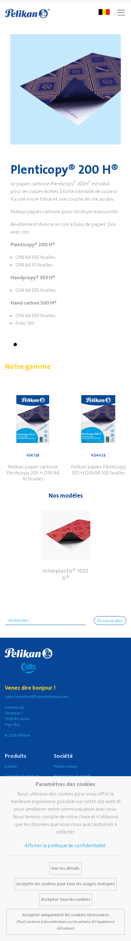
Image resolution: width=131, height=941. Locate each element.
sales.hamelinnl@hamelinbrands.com (36, 697)
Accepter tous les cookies (65, 899)
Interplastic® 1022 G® (65, 574)
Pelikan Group (65, 766)
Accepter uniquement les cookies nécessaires (65, 921)
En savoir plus (110, 620)
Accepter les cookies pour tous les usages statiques (65, 883)
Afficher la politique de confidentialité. (65, 845)
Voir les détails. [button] (65, 868)
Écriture (11, 766)
